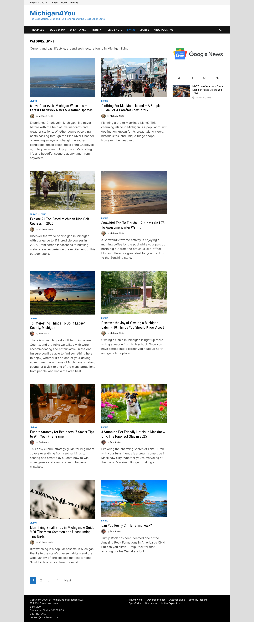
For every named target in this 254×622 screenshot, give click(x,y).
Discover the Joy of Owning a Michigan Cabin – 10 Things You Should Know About (132, 325)
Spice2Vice (135, 603)
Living (131, 29)
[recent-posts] (192, 78)
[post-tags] (217, 78)
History (96, 29)
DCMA (64, 2)
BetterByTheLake (198, 599)
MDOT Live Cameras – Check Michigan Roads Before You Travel (207, 90)
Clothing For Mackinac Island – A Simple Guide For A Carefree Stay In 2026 (131, 108)
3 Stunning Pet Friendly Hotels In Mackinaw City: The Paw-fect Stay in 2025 (133, 434)
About (55, 2)
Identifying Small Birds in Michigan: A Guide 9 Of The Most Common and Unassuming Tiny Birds (62, 532)
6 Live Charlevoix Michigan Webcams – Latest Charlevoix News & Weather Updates (61, 108)
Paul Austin (44, 333)
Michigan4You (52, 13)
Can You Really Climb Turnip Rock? (126, 525)
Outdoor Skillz (177, 599)
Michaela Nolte (46, 116)
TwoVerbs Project (155, 599)
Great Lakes (78, 29)
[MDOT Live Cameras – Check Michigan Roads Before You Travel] (181, 87)
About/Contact (164, 29)
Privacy (74, 2)
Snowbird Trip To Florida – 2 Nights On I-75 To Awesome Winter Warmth (132, 225)
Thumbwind (135, 599)
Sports (144, 29)
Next (67, 580)
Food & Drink (57, 29)
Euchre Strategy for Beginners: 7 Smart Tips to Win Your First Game (62, 434)
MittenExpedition (170, 603)
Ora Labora (151, 603)
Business (38, 29)
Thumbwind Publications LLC (67, 599)
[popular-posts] (179, 78)
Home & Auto (114, 29)
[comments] (204, 78)
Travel (34, 214)
